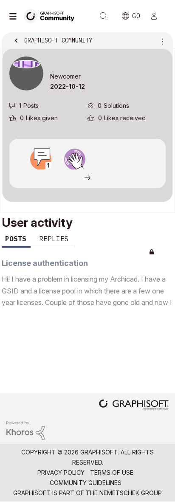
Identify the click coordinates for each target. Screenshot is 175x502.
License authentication (45, 263)
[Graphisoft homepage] (134, 405)
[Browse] (14, 16)
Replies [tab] (54, 238)
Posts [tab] (15, 238)
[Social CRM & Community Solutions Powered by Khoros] (25, 429)
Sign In (158, 16)
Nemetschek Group (130, 492)
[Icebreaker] (40, 159)
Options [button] (161, 41)
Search (103, 16)
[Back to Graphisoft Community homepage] (51, 15)
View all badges (87, 177)
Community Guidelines (85, 482)
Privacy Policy (61, 472)
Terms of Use (111, 472)
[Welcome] (74, 159)
